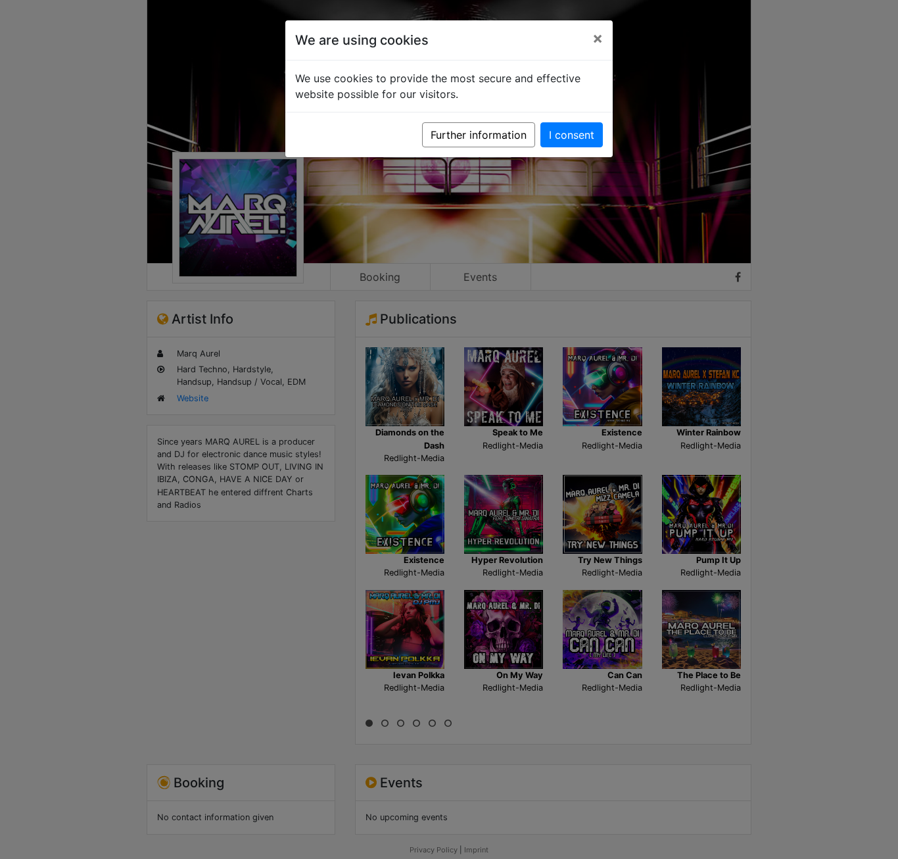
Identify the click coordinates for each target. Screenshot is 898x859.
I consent (571, 134)
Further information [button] (479, 134)
